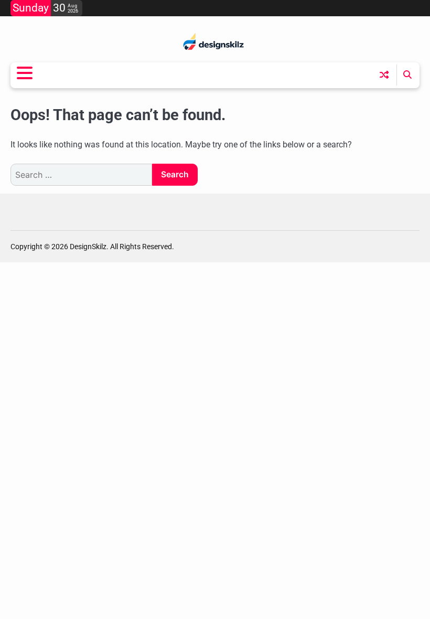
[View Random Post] (384, 74)
